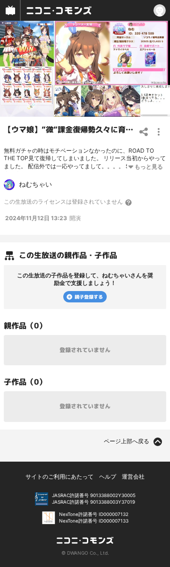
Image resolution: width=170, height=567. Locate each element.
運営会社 (133, 476)
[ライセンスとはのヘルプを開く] (129, 202)
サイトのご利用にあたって (60, 476)
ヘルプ (107, 476)
